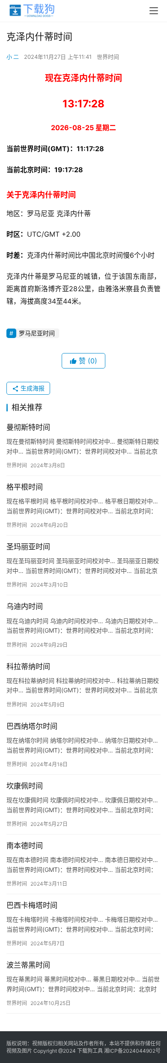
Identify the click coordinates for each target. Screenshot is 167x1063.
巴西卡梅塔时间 (31, 905)
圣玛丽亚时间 (28, 546)
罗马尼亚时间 (37, 333)
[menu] (154, 10)
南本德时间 (24, 845)
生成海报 (32, 388)
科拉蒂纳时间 (28, 666)
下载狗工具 (90, 1051)
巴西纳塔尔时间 (31, 726)
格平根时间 (24, 487)
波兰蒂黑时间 (28, 965)
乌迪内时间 (24, 606)
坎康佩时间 (24, 786)
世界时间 (108, 56)
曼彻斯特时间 (28, 427)
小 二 (12, 56)
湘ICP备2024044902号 (132, 1051)
